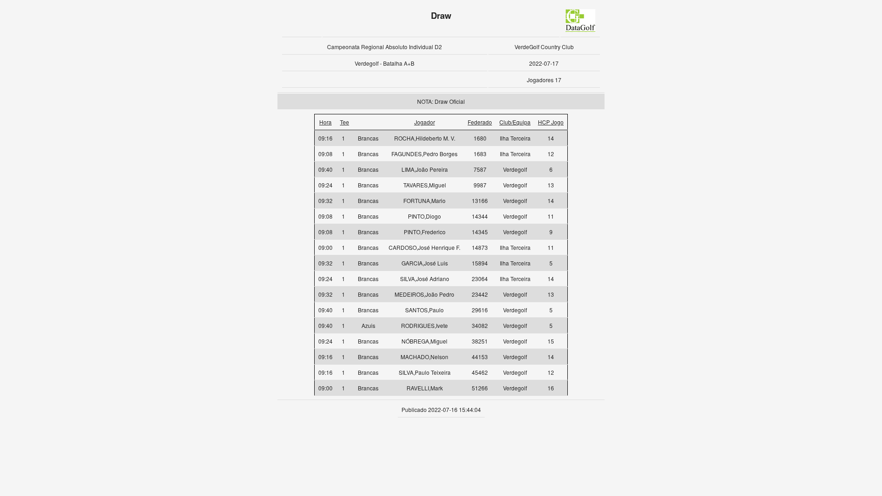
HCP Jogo (551, 122)
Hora (325, 122)
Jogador (424, 122)
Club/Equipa (515, 122)
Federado (480, 122)
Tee (344, 122)
